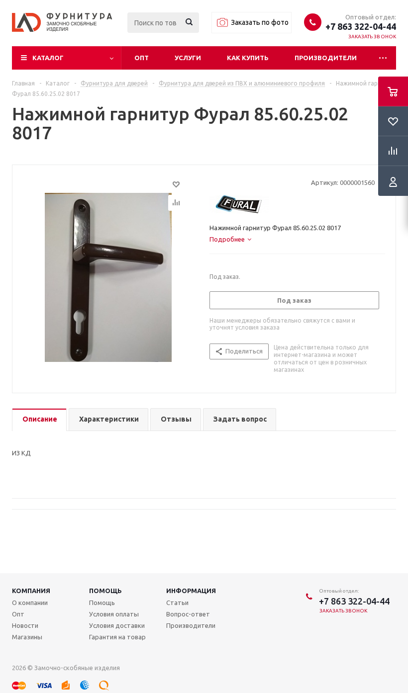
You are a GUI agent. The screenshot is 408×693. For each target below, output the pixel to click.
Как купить (248, 57)
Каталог (48, 57)
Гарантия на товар (117, 636)
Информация (191, 590)
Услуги (188, 57)
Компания (31, 590)
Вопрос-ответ (188, 613)
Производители (326, 57)
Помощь (105, 590)
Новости (25, 625)
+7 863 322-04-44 (360, 26)
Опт (141, 57)
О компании (30, 602)
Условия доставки (117, 625)
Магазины (27, 636)
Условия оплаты (114, 613)
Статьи (177, 602)
